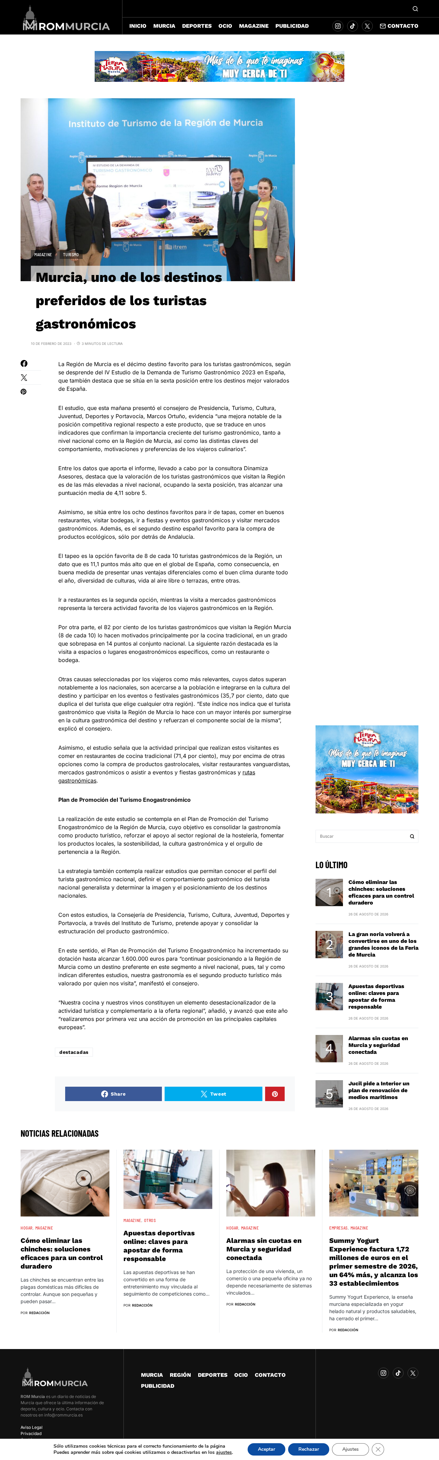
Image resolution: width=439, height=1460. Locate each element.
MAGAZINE (43, 254)
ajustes (224, 1452)
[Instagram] (337, 26)
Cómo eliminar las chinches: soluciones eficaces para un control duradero (381, 892)
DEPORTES (212, 1375)
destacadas (73, 1052)
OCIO (241, 1375)
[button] (415, 8)
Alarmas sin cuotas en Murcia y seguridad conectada (378, 1045)
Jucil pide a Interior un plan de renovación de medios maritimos (379, 1090)
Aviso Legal (32, 1427)
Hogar (27, 1227)
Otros (150, 1220)
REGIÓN (180, 1375)
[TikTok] (352, 26)
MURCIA (152, 1375)
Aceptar (266, 1449)
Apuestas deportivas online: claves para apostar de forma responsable (376, 996)
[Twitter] (367, 26)
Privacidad (31, 1433)
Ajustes (350, 1449)
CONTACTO (270, 1375)
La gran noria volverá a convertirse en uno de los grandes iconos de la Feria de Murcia (383, 944)
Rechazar (308, 1449)
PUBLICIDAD (157, 1386)
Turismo (71, 254)
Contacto (403, 26)
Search (412, 836)
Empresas (338, 1227)
